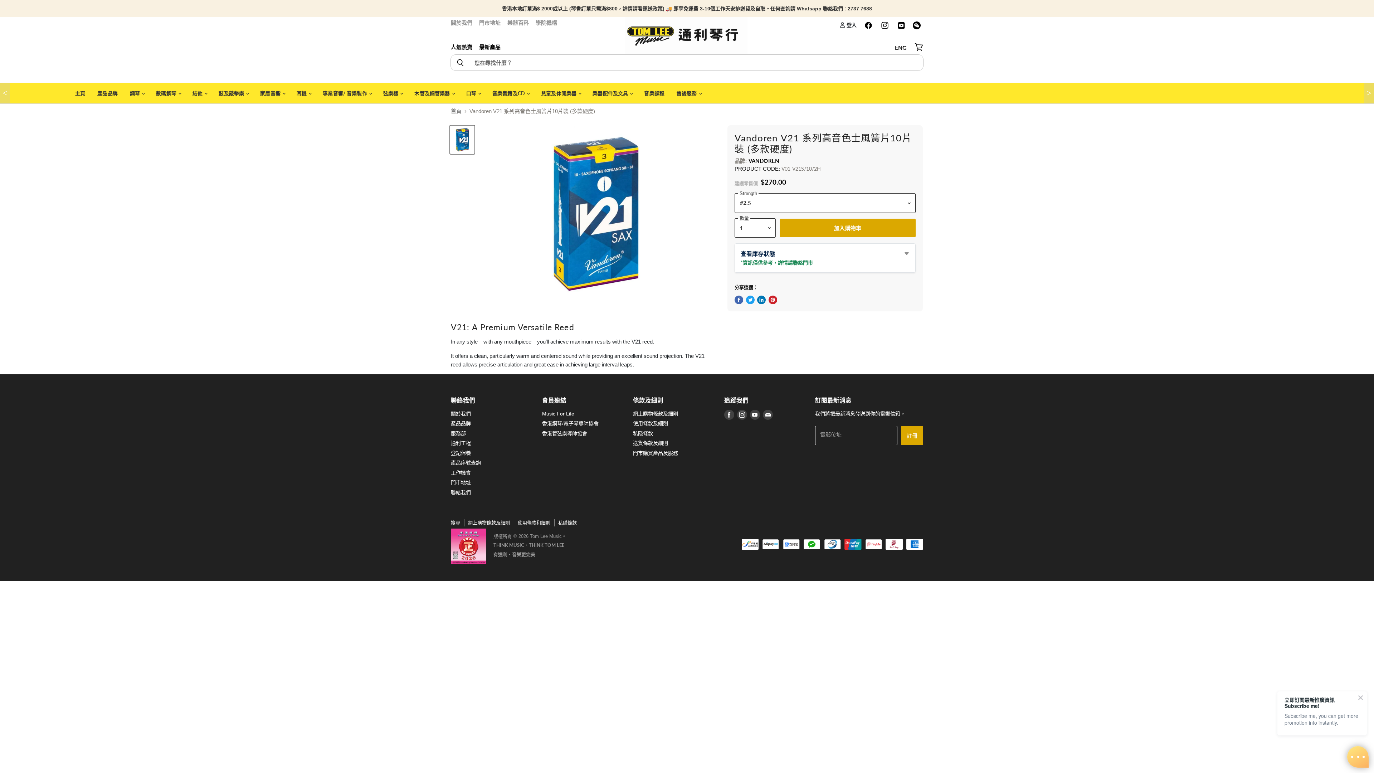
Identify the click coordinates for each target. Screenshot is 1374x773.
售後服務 (687, 93)
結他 (198, 93)
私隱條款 (643, 433)
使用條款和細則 (534, 522)
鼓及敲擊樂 (232, 93)
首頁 (456, 111)
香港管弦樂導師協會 (564, 433)
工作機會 (461, 473)
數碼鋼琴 (166, 93)
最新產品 (490, 47)
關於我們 (461, 23)
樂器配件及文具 (611, 93)
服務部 (458, 433)
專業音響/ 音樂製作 (345, 93)
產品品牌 (107, 93)
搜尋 (455, 522)
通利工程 (461, 443)
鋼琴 (135, 93)
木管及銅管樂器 (432, 93)
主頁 (80, 93)
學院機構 (546, 23)
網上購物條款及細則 (655, 414)
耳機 (302, 93)
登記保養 (461, 453)
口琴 (471, 93)
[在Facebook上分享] (739, 300)
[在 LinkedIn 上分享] (761, 300)
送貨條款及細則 (650, 443)
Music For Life (558, 414)
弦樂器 (391, 93)
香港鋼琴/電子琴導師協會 (570, 423)
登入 (851, 25)
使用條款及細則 (650, 423)
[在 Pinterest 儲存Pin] (773, 300)
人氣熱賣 (461, 47)
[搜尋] (459, 62)
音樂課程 (654, 93)
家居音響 (271, 93)
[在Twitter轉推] (750, 300)
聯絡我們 (461, 492)
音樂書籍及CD (509, 93)
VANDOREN (764, 160)
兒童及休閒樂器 (559, 93)
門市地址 (490, 23)
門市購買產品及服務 (655, 453)
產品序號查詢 (466, 463)
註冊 (912, 435)
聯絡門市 (803, 262)
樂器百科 (518, 23)
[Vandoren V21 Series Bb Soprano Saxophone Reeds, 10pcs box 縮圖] (462, 140)
